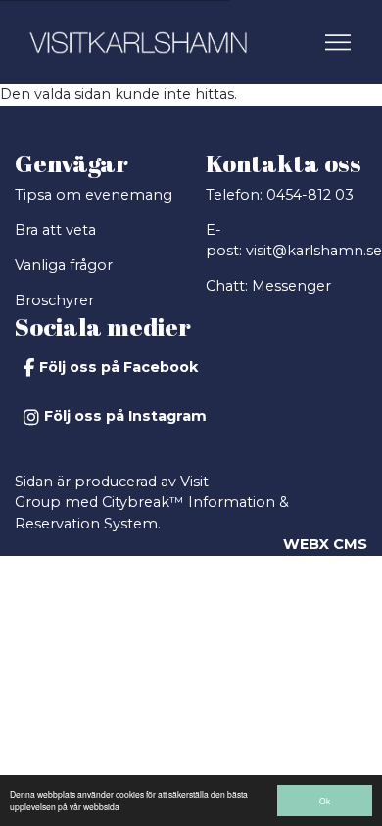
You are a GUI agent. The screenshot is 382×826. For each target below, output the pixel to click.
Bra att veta (55, 230)
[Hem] (138, 42)
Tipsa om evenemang (93, 195)
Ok (324, 800)
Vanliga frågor (64, 265)
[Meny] (340, 42)
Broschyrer (54, 300)
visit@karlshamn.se (314, 250)
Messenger (291, 286)
